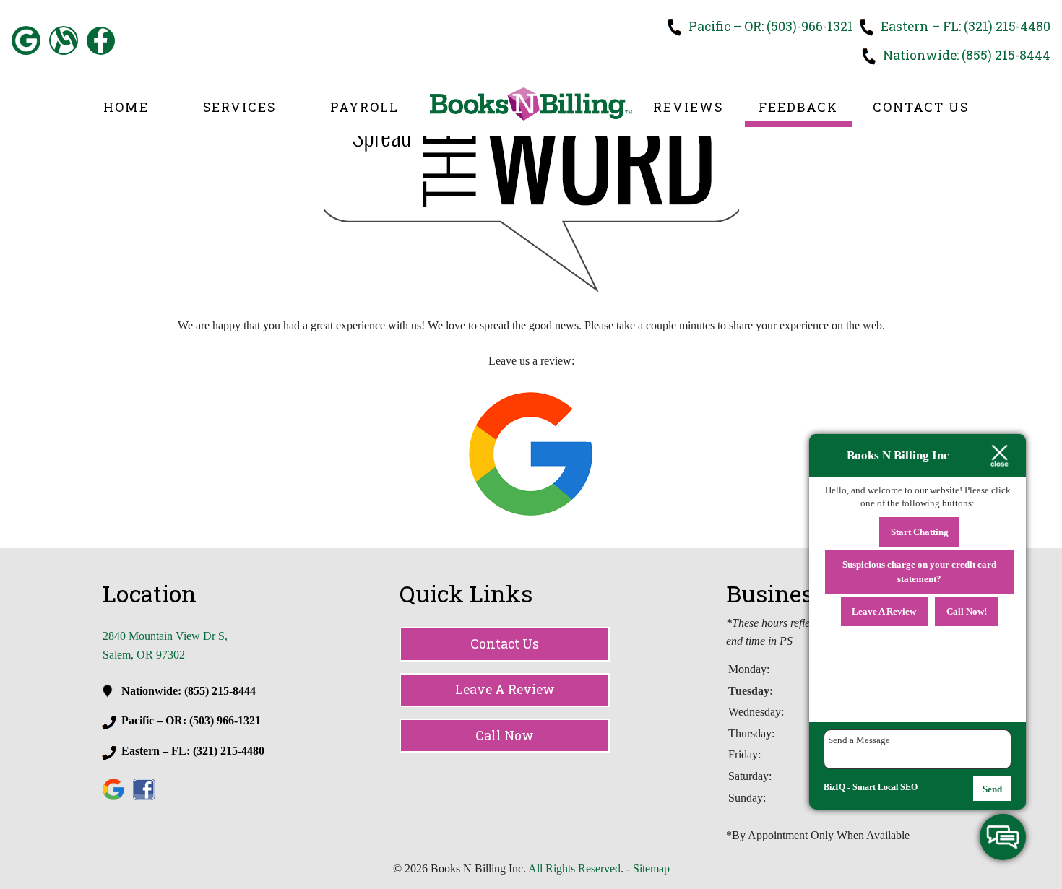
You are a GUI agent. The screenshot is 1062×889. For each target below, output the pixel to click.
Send (992, 789)
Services (239, 107)
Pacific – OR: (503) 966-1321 (191, 720)
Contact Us (921, 107)
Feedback (798, 107)
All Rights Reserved (574, 868)
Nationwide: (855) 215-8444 (965, 55)
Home (126, 107)
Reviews (688, 107)
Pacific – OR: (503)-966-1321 (769, 26)
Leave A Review (505, 689)
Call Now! (966, 611)
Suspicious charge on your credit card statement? (919, 571)
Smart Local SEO (885, 787)
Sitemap (651, 868)
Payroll (364, 107)
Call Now (504, 735)
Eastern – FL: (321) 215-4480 (964, 26)
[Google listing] (530, 513)
